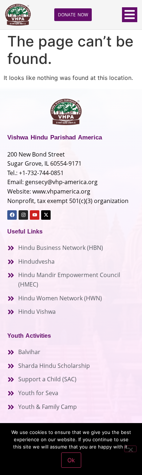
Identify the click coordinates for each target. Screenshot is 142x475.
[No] (130, 449)
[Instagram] (23, 215)
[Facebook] (12, 215)
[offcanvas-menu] (129, 14)
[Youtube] (34, 215)
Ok (71, 460)
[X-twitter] (46, 215)
